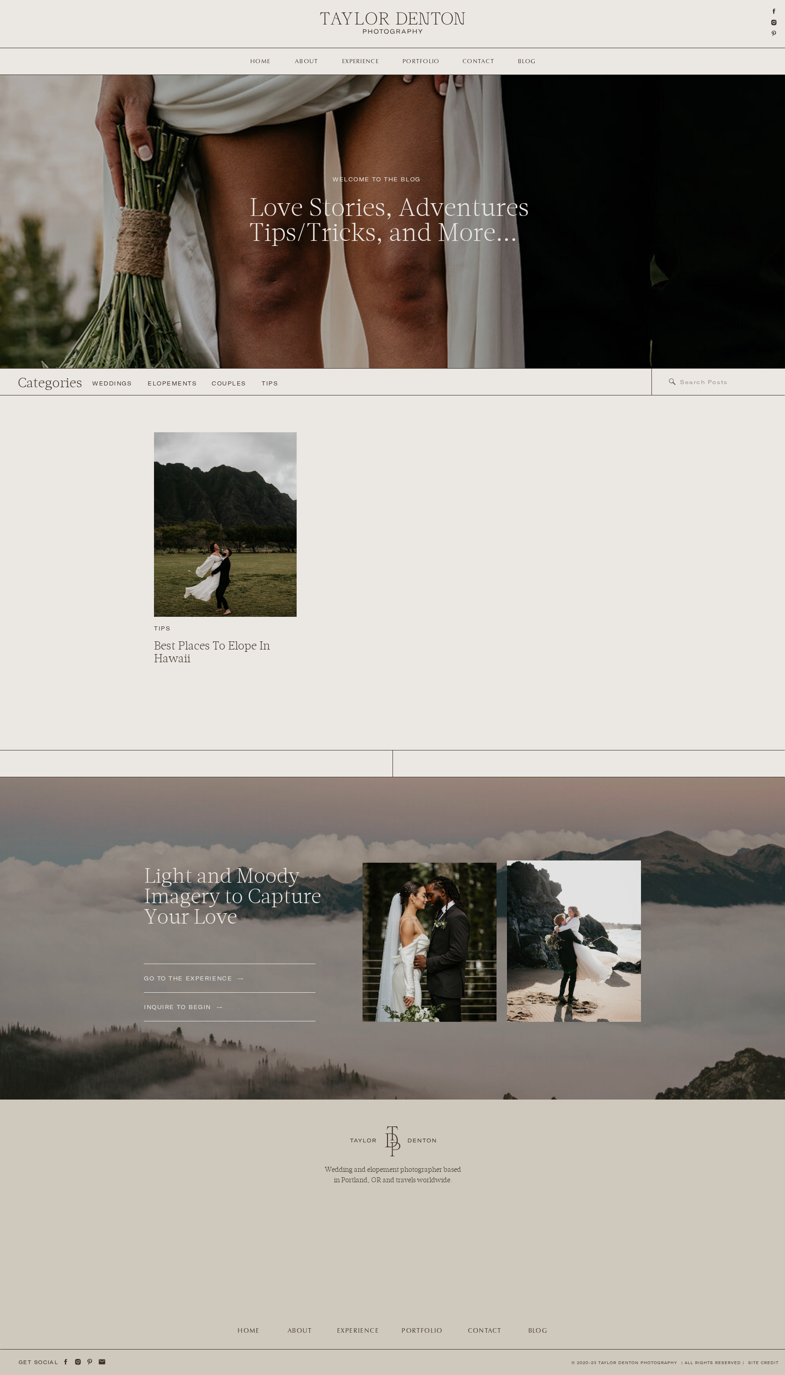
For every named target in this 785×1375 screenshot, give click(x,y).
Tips (162, 628)
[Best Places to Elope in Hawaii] (225, 524)
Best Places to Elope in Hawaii (212, 652)
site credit (763, 1362)
